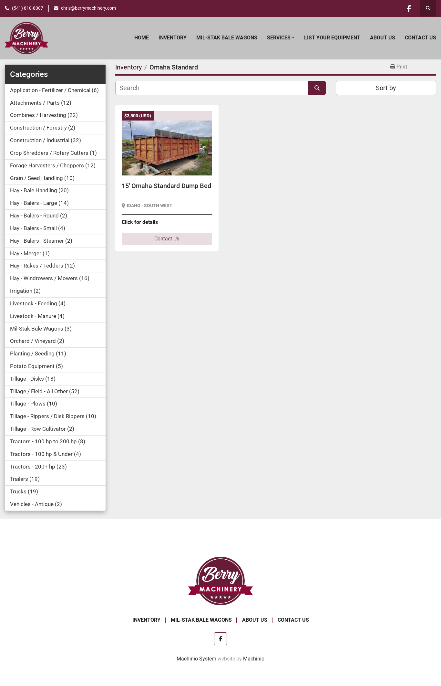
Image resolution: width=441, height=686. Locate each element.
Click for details (140, 222)
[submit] (317, 88)
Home (141, 38)
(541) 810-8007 (27, 8)
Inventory (173, 38)
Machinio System (196, 659)
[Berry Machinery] (220, 580)
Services (279, 38)
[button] (280, 38)
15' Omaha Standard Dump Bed (166, 186)
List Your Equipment (332, 38)
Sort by (386, 88)
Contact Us (420, 38)
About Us (382, 38)
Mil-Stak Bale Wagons (226, 38)
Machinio (253, 659)
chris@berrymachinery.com (88, 8)
